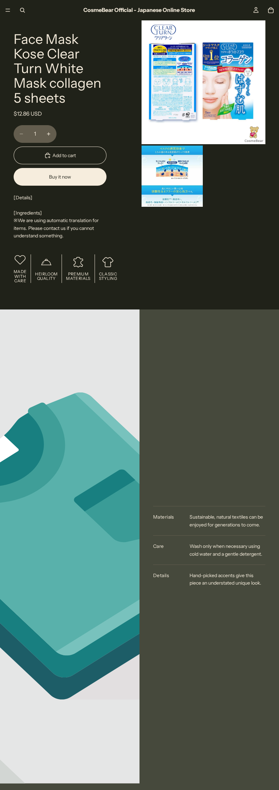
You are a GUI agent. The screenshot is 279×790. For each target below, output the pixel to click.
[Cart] (270, 10)
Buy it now (60, 177)
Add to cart (64, 155)
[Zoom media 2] (172, 176)
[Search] (22, 10)
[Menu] (8, 10)
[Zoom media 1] (203, 82)
